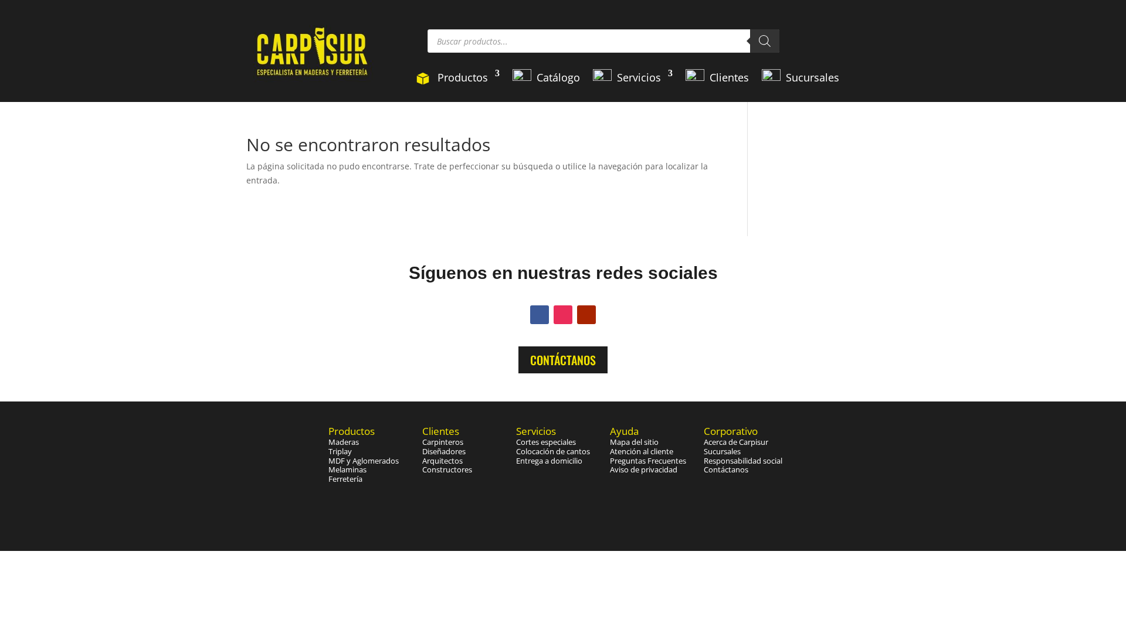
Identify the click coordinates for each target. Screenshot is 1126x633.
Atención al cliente (641, 451)
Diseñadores (444, 451)
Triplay (340, 451)
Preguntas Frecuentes (648, 460)
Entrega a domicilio (549, 460)
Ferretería (345, 479)
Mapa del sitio (634, 442)
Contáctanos (563, 360)
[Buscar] (764, 41)
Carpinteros (442, 442)
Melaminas (347, 469)
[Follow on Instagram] (563, 314)
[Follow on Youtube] (586, 314)
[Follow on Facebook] (539, 314)
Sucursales (722, 451)
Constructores (447, 469)
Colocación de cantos (553, 451)
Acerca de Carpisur (736, 442)
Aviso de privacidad (643, 469)
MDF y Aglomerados (363, 460)
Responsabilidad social (743, 460)
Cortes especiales (546, 442)
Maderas (343, 442)
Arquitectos (442, 460)
